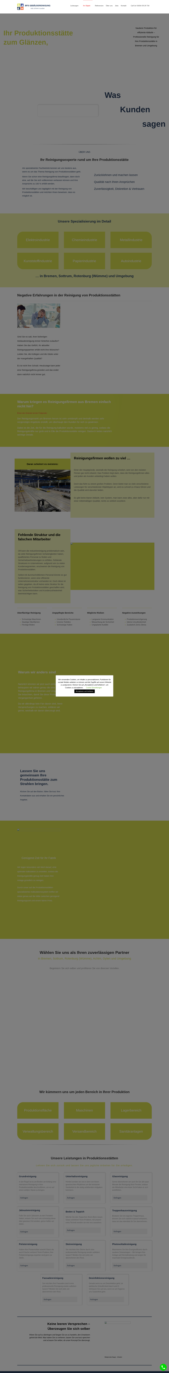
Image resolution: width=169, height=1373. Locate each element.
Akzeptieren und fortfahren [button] (84, 691)
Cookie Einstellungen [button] (94, 688)
